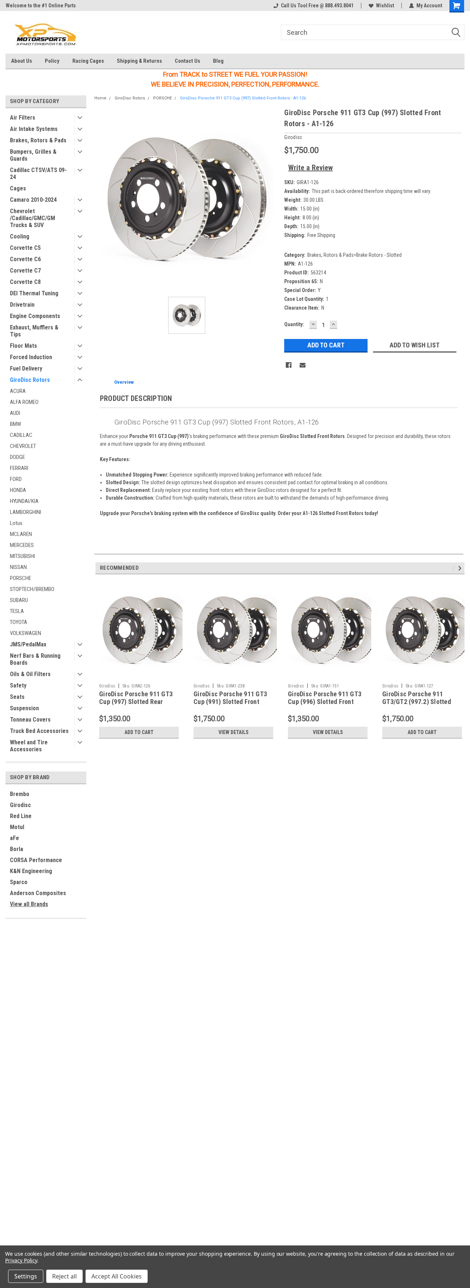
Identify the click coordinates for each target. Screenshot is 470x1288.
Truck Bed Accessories (39, 730)
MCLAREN (21, 534)
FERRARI (19, 468)
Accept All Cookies (116, 1276)
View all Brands (29, 904)
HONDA (18, 490)
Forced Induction (31, 357)
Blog (218, 61)
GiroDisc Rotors (30, 379)
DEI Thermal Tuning (34, 293)
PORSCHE (20, 578)
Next (461, 568)
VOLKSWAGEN (25, 633)
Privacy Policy (21, 1260)
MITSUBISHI (22, 556)
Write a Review (310, 167)
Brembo (19, 794)
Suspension (24, 708)
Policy (52, 61)
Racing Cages (88, 61)
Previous (454, 568)
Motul (17, 827)
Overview (124, 382)
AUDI (15, 413)
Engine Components (35, 316)
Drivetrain (22, 304)
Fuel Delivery (26, 368)
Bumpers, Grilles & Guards (33, 155)
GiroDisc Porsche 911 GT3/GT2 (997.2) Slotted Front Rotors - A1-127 (416, 701)
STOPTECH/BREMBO (32, 589)
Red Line (21, 816)
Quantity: (294, 324)
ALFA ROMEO (24, 402)
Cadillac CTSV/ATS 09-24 (38, 173)
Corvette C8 (25, 281)
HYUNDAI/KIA (24, 501)
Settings (25, 1276)
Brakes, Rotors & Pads (38, 140)
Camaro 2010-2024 (33, 199)
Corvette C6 (25, 259)
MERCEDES (22, 545)
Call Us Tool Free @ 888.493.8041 (317, 5)
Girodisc (20, 805)
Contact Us (187, 61)
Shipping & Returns (139, 61)
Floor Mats (23, 345)
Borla (16, 849)
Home (100, 98)
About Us (21, 61)
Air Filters (22, 117)
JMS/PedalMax (28, 644)
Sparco (19, 882)
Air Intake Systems (34, 128)
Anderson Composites (38, 893)
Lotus (16, 523)
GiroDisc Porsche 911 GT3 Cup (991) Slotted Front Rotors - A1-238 (230, 701)
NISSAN (18, 567)
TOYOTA (18, 622)
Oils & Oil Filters (30, 674)
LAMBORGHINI (25, 512)
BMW (15, 424)
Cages (18, 188)
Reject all (64, 1276)
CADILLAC (21, 435)
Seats (17, 696)
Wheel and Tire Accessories (29, 746)
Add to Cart (138, 732)
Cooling (19, 236)
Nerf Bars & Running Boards (35, 659)
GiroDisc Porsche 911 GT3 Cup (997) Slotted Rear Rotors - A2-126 (136, 701)
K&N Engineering (31, 871)
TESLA (17, 611)
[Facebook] (289, 365)
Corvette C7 (25, 270)
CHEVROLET (23, 446)
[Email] (303, 365)
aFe (14, 838)
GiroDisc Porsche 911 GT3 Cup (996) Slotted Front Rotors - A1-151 (324, 701)
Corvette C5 (25, 247)
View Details (233, 732)
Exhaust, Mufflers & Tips (34, 331)
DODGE (17, 457)
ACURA (18, 391)
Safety (18, 685)
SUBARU (19, 600)
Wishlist (385, 5)
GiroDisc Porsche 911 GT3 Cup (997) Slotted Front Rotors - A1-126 (243, 98)
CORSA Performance (36, 860)
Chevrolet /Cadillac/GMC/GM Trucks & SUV (32, 218)
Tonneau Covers (30, 719)
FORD (16, 479)
